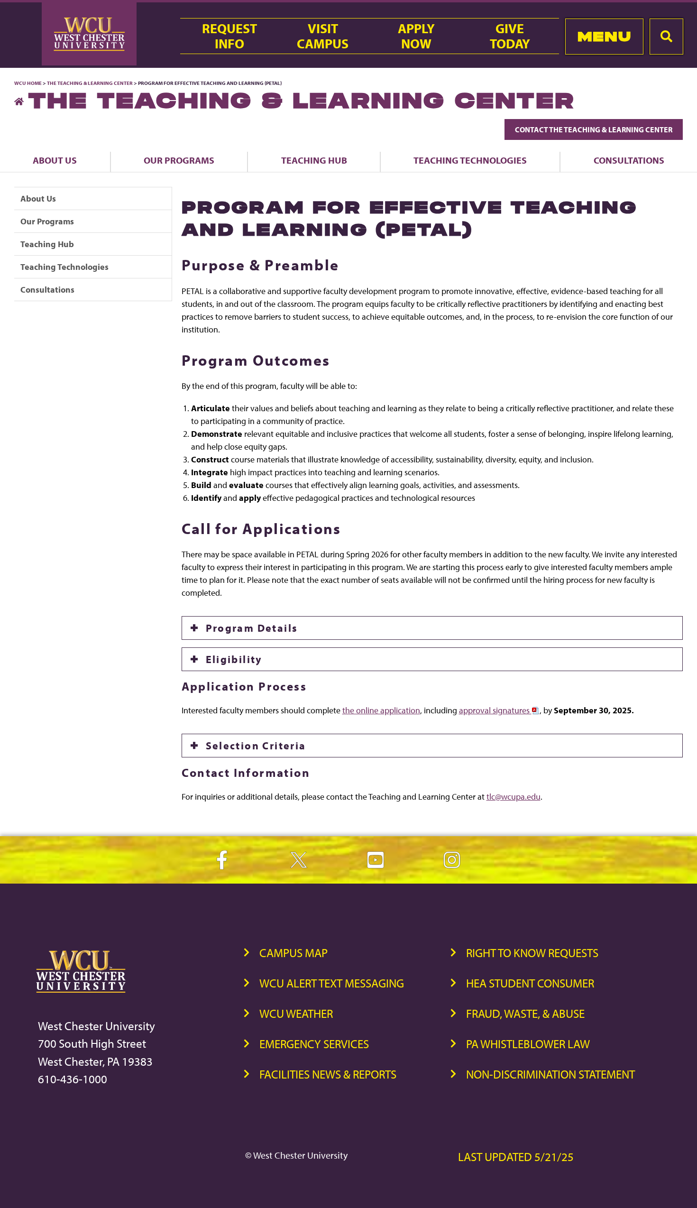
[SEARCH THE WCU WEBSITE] (666, 36)
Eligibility (234, 659)
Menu (604, 36)
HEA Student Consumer (530, 983)
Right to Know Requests (532, 952)
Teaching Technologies (470, 160)
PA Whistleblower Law (528, 1043)
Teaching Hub (314, 160)
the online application (381, 710)
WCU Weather (296, 1013)
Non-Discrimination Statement (550, 1074)
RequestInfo (229, 36)
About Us (55, 160)
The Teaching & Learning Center (90, 83)
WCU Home (28, 83)
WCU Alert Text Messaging (331, 983)
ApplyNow (416, 36)
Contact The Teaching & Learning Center (593, 129)
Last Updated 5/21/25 (516, 1156)
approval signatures (495, 710)
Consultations (629, 160)
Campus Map (293, 952)
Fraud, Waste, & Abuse (525, 1013)
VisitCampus (322, 36)
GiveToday (510, 36)
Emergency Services (314, 1043)
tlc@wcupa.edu (513, 796)
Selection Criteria (256, 745)
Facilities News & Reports (327, 1074)
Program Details (252, 628)
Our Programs (179, 160)
